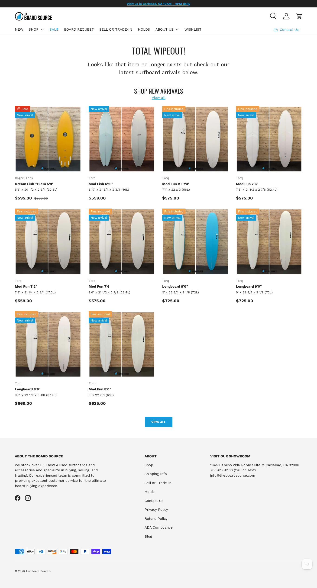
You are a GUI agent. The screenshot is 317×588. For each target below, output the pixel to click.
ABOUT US (164, 29)
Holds (150, 492)
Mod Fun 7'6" (247, 184)
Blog (148, 536)
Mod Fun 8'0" (100, 389)
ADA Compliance (159, 527)
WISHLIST (192, 29)
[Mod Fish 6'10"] (122, 139)
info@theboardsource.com (232, 475)
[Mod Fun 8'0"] (122, 344)
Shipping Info (156, 474)
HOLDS (144, 29)
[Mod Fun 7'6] (122, 242)
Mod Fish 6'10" (101, 184)
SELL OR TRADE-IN (115, 29)
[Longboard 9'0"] (195, 242)
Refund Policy (156, 519)
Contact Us (154, 501)
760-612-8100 (221, 470)
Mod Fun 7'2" (26, 286)
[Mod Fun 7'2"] (48, 242)
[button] (299, 16)
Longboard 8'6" (27, 389)
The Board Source (38, 571)
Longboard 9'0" (175, 286)
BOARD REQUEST (79, 29)
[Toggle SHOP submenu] (42, 29)
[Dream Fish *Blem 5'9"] (48, 139)
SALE (54, 29)
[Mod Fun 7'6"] (269, 139)
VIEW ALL (158, 422)
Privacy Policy (156, 510)
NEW (19, 29)
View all (158, 98)
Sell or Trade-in (158, 483)
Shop (149, 465)
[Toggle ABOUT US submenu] (177, 29)
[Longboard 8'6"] (48, 344)
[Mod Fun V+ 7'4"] (195, 139)
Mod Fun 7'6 (99, 286)
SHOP (34, 29)
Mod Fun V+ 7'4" (176, 184)
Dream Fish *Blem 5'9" (34, 184)
